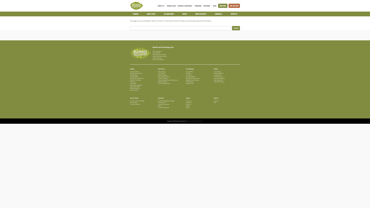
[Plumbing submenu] (140, 13)
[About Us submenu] (164, 5)
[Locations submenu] (210, 5)
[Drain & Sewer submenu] (157, 13)
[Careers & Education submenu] (192, 5)
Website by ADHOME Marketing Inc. (195, 121)
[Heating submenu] (188, 13)
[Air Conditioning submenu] (175, 13)
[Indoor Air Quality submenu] (208, 13)
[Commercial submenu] (223, 13)
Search (236, 28)
